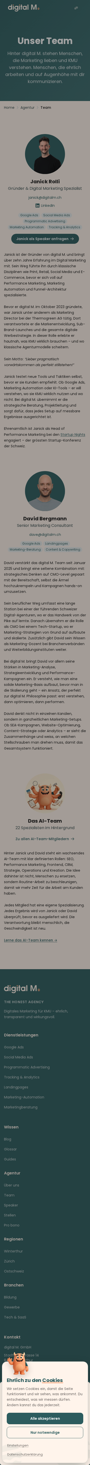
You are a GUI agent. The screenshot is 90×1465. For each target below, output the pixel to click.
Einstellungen (17, 1445)
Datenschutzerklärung (25, 1454)
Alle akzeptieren (45, 1418)
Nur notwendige (45, 1432)
